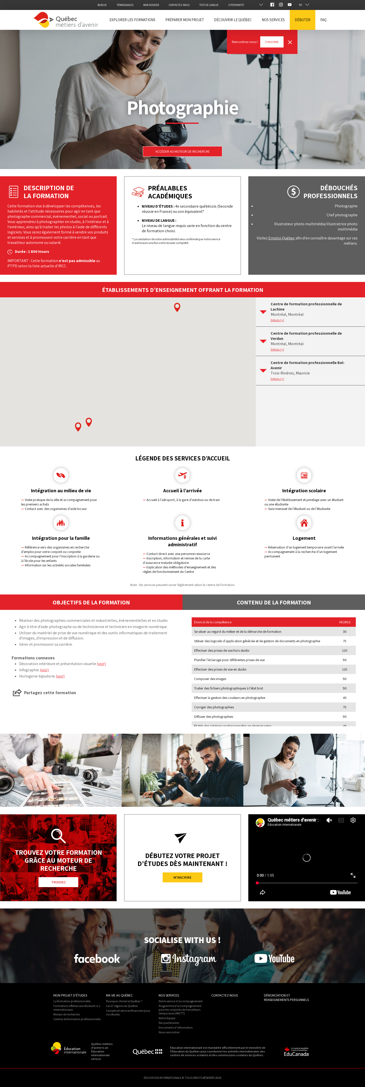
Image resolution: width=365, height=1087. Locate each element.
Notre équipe (167, 1018)
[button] (78, 427)
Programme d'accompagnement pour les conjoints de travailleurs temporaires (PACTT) (180, 1009)
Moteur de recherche (66, 1014)
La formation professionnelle (71, 1001)
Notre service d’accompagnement (181, 1001)
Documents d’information (176, 1027)
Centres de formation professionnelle (77, 1019)
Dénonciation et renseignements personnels (286, 997)
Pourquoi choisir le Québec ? (124, 1001)
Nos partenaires (169, 1023)
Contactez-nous (224, 995)
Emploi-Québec (281, 238)
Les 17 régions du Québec (122, 1006)
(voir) (101, 663)
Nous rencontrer (169, 1032)
